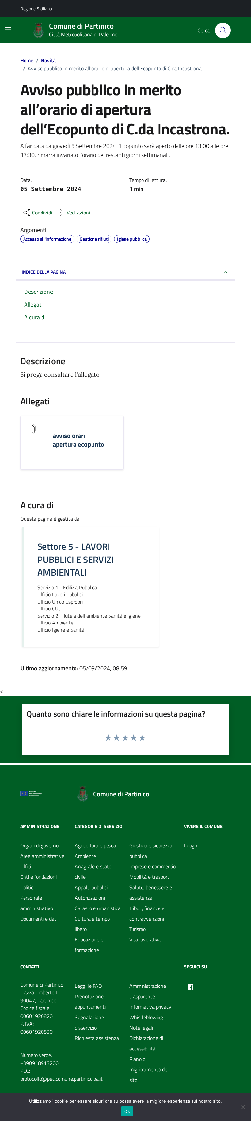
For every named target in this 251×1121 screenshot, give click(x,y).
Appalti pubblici (91, 887)
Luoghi (191, 845)
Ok (127, 1111)
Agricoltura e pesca (95, 845)
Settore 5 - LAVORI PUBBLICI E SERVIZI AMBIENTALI (75, 559)
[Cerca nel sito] (223, 30)
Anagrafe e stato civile (93, 871)
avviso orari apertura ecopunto (78, 440)
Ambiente (85, 856)
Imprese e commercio (152, 866)
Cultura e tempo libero (92, 924)
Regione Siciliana (36, 8)
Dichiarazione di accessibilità (146, 1043)
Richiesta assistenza (97, 1038)
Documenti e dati (38, 919)
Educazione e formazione (89, 945)
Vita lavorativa (145, 939)
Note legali (141, 1028)
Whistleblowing (146, 1017)
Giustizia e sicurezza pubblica (150, 851)
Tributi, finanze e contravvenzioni (146, 913)
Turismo (137, 929)
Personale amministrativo (36, 903)
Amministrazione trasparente (147, 991)
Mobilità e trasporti (149, 877)
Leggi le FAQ (88, 986)
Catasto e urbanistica (98, 908)
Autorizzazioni (90, 898)
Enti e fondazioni (38, 877)
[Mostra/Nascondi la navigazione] (8, 30)
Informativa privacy (150, 1007)
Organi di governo (39, 845)
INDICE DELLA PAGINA (44, 271)
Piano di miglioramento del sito (149, 1069)
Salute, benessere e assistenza (150, 892)
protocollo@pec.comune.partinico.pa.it (61, 1078)
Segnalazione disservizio (89, 1022)
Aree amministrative (42, 856)
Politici (27, 887)
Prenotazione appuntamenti (90, 1001)
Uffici (25, 866)
